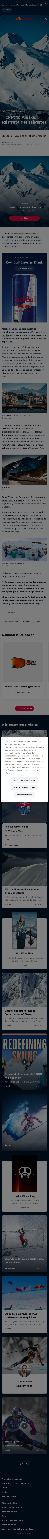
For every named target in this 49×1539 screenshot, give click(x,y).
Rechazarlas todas (24, 794)
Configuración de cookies (24, 780)
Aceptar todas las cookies (24, 787)
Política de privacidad (34, 767)
